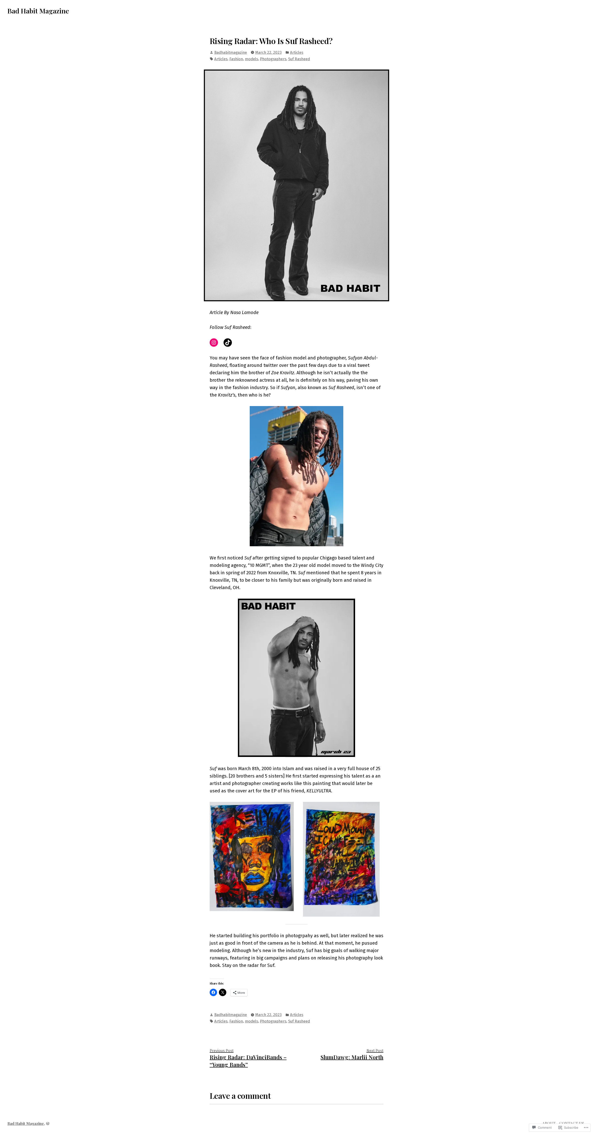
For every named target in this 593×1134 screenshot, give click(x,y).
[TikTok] (228, 342)
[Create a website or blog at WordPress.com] (47, 1123)
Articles (296, 52)
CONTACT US (571, 1123)
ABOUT (548, 1123)
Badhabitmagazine (230, 52)
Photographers (273, 59)
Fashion (236, 59)
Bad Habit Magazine (38, 10)
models (251, 59)
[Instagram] (214, 342)
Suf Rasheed (299, 59)
